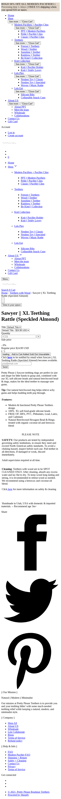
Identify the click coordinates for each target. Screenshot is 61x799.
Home (11, 15)
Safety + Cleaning (17, 760)
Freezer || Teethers (30, 46)
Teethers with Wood (20, 292)
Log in (11, 132)
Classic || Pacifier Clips (32, 37)
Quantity (5, 333)
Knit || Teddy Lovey (31, 70)
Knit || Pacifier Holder (32, 67)
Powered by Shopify (18, 794)
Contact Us (13, 118)
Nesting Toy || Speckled (33, 82)
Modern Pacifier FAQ (19, 754)
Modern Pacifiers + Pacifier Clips (31, 24)
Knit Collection (22, 60)
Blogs (11, 735)
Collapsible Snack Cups (33, 97)
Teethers (18, 39)
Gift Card (13, 121)
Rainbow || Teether (30, 55)
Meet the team (21, 109)
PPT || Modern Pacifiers (33, 31)
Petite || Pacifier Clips (32, 34)
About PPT (20, 106)
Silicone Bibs (27, 94)
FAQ (10, 751)
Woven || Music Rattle (32, 85)
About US (13, 100)
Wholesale (19, 112)
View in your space (11, 305)
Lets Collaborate (16, 732)
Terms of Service (16, 737)
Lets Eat (18, 88)
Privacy (12, 766)
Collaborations (21, 115)
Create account (15, 135)
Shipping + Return (17, 757)
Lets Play (19, 73)
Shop (10, 18)
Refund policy (15, 740)
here (9, 489)
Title (3, 327)
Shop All (12, 723)
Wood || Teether (29, 49)
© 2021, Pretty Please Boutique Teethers (28, 792)
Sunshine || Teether (30, 52)
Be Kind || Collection (31, 58)
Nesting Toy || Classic (32, 79)
